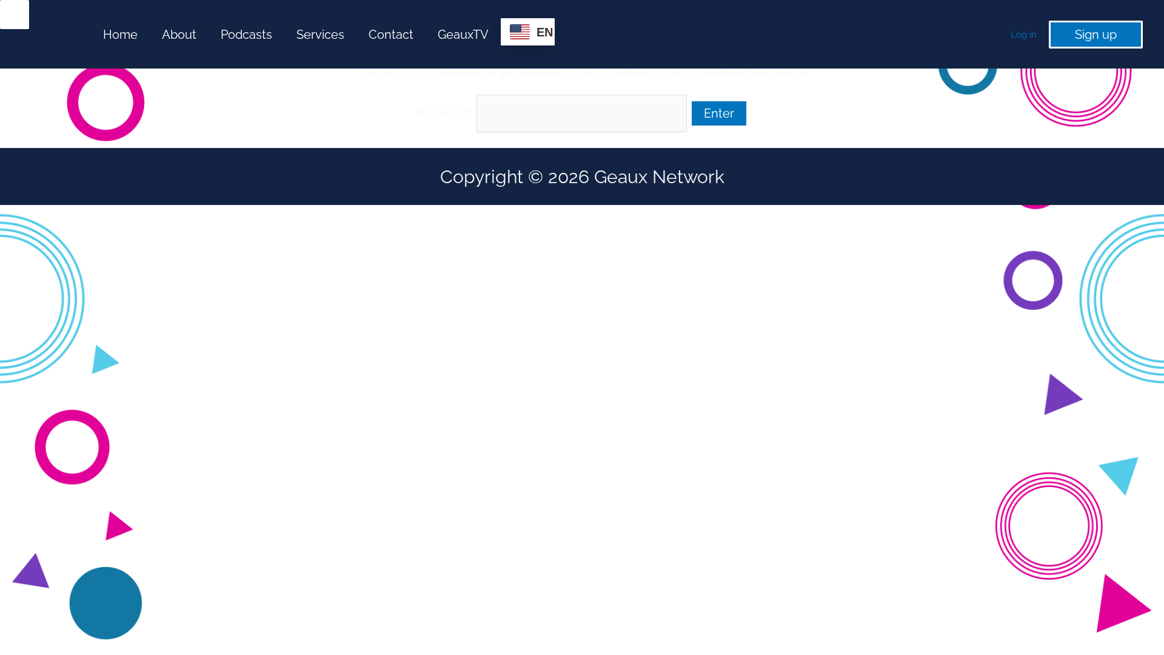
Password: (446, 113)
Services (320, 34)
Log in (1024, 34)
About (179, 34)
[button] (1096, 35)
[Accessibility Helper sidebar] (14, 14)
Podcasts (246, 34)
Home (120, 34)
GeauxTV (463, 34)
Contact (391, 34)
